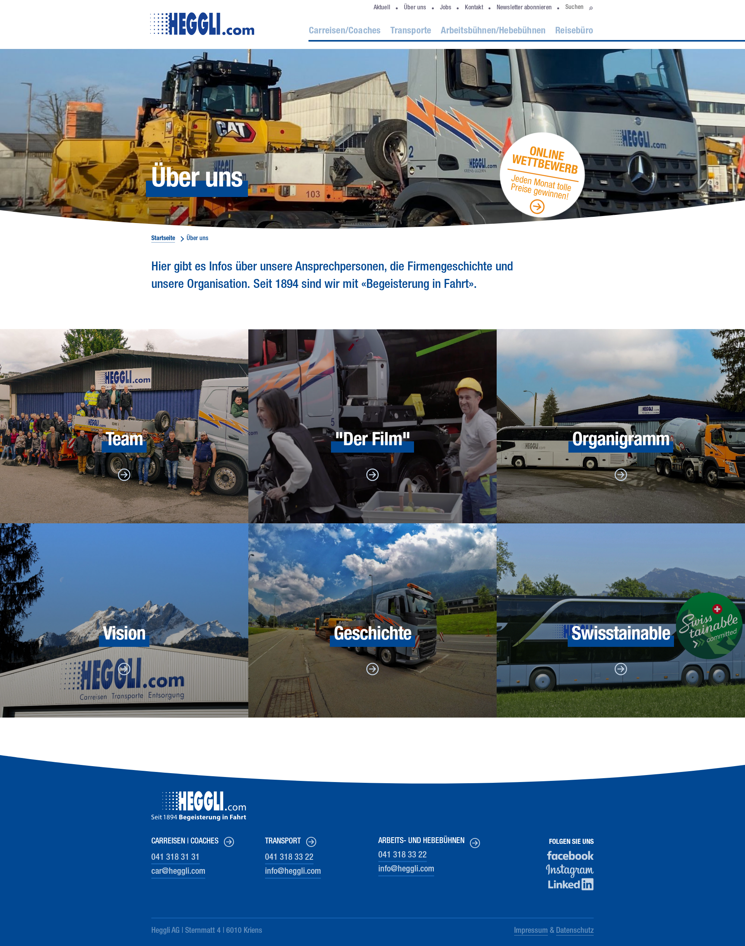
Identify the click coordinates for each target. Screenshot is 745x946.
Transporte (410, 31)
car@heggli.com (178, 872)
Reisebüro (574, 31)
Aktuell (382, 8)
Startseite (163, 239)
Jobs (446, 8)
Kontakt (474, 8)
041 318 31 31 (175, 858)
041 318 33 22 (289, 858)
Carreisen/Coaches (345, 31)
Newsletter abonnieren (524, 8)
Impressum (531, 931)
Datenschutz (575, 931)
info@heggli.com (293, 872)
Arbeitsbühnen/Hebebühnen (493, 31)
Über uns (415, 8)
